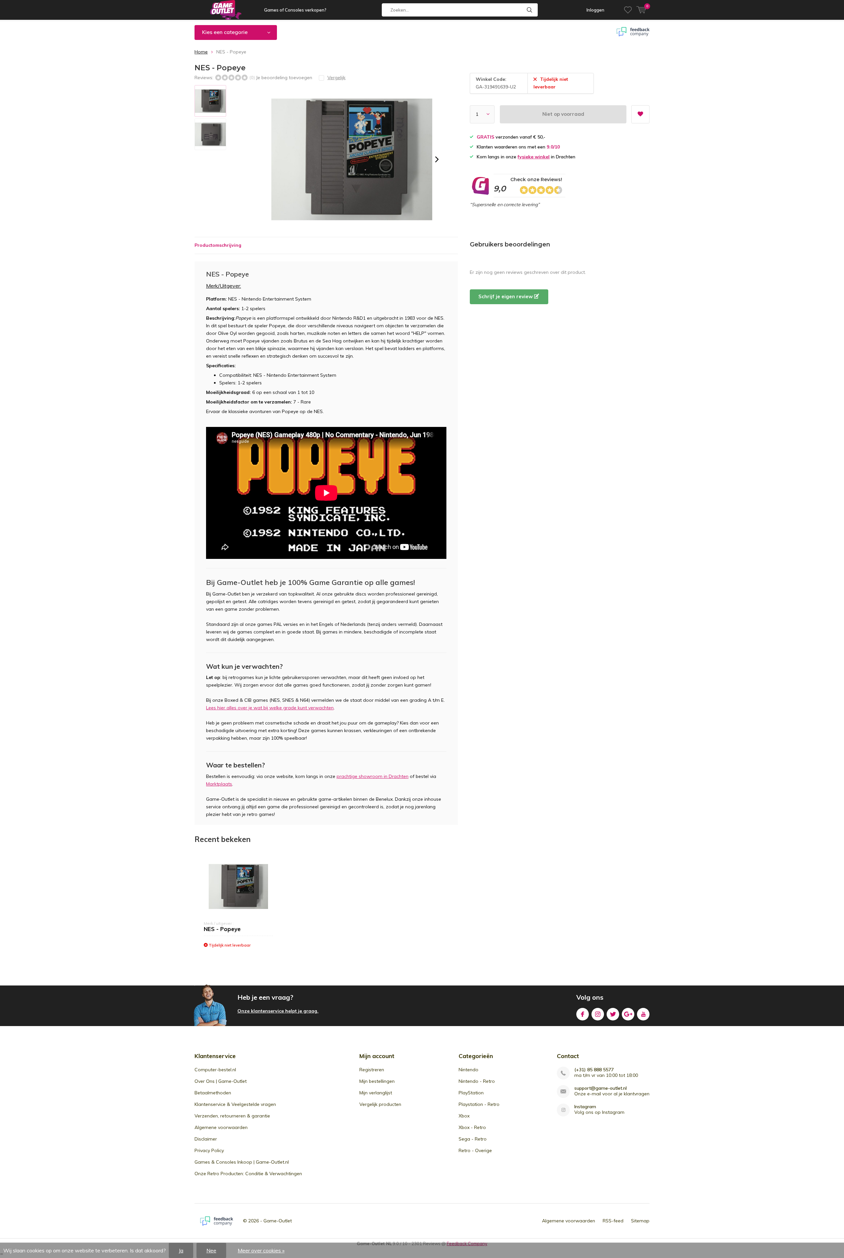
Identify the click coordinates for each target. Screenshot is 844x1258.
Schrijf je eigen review (506, 296)
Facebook (582, 1014)
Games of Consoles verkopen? (295, 10)
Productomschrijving (218, 245)
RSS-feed (613, 1221)
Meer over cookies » (261, 1250)
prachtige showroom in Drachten (372, 776)
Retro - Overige (475, 1150)
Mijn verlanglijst (375, 1093)
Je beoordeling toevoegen (284, 78)
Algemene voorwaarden (221, 1127)
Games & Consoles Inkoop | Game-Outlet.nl (242, 1162)
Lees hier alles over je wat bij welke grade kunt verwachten (270, 708)
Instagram (597, 1014)
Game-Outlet (277, 1221)
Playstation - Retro (479, 1104)
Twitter (613, 1014)
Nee (211, 1250)
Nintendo (468, 1070)
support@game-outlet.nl (600, 1088)
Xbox (464, 1116)
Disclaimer (206, 1139)
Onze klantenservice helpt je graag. (277, 1011)
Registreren (371, 1070)
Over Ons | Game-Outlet (221, 1081)
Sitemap (640, 1221)
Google (628, 1014)
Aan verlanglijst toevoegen (640, 114)
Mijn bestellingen (377, 1081)
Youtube (643, 1014)
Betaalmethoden (213, 1093)
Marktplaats (219, 784)
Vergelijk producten (380, 1104)
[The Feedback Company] (217, 1221)
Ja (181, 1250)
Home (201, 52)
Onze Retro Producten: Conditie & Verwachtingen (248, 1174)
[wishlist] (628, 10)
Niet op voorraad (563, 114)
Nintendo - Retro (477, 1081)
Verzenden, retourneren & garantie (232, 1116)
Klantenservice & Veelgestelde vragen (235, 1104)
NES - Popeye (222, 928)
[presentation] (437, 159)
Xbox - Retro (472, 1127)
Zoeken (530, 9)
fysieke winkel (534, 157)
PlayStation (471, 1093)
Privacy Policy (209, 1150)
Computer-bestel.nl (215, 1070)
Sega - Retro (473, 1139)
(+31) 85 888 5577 (594, 1070)
